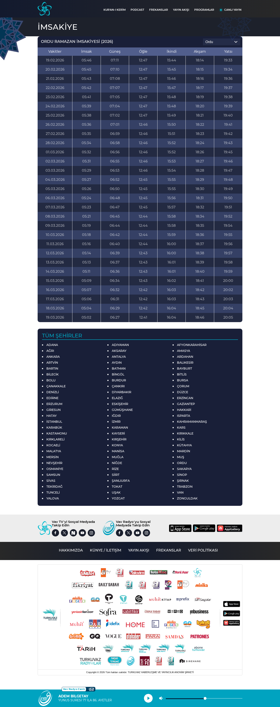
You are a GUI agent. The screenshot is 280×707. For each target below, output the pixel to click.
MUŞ (180, 457)
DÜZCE (182, 392)
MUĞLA (117, 457)
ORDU (182, 463)
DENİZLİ (52, 392)
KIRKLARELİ (55, 439)
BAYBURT (184, 368)
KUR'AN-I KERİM (114, 9)
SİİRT (115, 475)
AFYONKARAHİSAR (191, 345)
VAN (180, 492)
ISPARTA (183, 416)
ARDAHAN (185, 357)
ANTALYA (119, 357)
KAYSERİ (118, 433)
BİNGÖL (118, 374)
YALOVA (52, 498)
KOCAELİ (53, 445)
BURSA (182, 380)
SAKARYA (184, 469)
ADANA (52, 345)
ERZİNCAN (185, 398)
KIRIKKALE (185, 433)
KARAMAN (120, 427)
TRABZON (184, 487)
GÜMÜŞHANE (122, 410)
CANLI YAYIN (233, 9)
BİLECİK (52, 374)
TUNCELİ (53, 492)
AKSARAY (119, 351)
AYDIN (117, 363)
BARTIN (52, 368)
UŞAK (116, 492)
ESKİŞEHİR (120, 404)
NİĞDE (117, 463)
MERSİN (52, 457)
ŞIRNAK (183, 481)
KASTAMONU (56, 433)
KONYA (117, 445)
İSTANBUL (54, 422)
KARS (181, 427)
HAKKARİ (184, 410)
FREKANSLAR (158, 9)
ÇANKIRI (118, 386)
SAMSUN (53, 475)
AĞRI (50, 351)
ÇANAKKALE (56, 386)
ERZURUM (54, 404)
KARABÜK (54, 427)
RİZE (115, 469)
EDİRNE (52, 398)
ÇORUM (183, 386)
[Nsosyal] (73, 532)
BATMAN (119, 368)
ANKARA (53, 357)
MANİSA (118, 451)
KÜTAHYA (184, 445)
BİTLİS (182, 374)
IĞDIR (116, 416)
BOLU (51, 380)
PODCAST (137, 9)
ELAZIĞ (117, 398)
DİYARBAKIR (121, 392)
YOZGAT (118, 498)
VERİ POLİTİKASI (203, 550)
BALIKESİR (185, 363)
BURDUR (119, 380)
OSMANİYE (54, 469)
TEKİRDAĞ (54, 487)
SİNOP (182, 475)
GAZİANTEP (186, 404)
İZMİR (116, 422)
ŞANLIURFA (121, 481)
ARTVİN (52, 363)
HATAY (51, 416)
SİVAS (50, 481)
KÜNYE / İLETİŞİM (105, 550)
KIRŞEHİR (119, 439)
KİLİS (181, 439)
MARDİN (183, 451)
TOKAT (117, 487)
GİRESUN (53, 410)
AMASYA (183, 351)
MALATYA (53, 451)
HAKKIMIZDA (71, 550)
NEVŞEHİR (54, 463)
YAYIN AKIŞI (181, 9)
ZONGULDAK (187, 498)
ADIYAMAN (120, 345)
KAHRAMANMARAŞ (192, 422)
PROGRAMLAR (204, 9)
